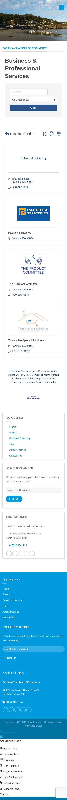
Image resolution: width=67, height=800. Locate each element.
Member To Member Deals (45, 375)
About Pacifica (17, 449)
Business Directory (20, 371)
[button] (7, 134)
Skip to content (8, 732)
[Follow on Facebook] (9, 553)
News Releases (40, 371)
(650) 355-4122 (18, 545)
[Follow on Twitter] (14, 553)
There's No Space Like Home (26, 340)
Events (13, 432)
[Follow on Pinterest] (20, 553)
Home (12, 426)
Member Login (39, 2)
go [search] (34, 107)
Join (11, 443)
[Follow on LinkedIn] (26, 553)
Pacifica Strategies (19, 232)
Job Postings (34, 378)
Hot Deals (25, 375)
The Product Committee (23, 284)
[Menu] (61, 7)
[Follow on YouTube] (32, 553)
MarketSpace (19, 378)
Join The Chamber (47, 382)
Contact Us (26, 2)
